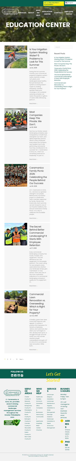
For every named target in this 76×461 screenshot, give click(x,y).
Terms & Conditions (33, 456)
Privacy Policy (44, 456)
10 (16, 359)
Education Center (47, 12)
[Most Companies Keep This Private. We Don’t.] (15, 119)
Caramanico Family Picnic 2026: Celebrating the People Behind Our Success (38, 175)
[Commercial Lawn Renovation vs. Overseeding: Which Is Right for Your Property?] (15, 301)
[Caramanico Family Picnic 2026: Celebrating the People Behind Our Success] (15, 175)
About (31, 13)
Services (22, 13)
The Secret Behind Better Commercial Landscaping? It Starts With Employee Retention (38, 236)
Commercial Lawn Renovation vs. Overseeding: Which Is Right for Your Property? (37, 303)
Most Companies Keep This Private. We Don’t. (35, 118)
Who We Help (38, 12)
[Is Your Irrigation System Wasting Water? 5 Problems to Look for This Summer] (15, 57)
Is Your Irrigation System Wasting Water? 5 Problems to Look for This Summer (38, 57)
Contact (58, 13)
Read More (33, 103)
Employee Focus (69, 12)
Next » (21, 359)
